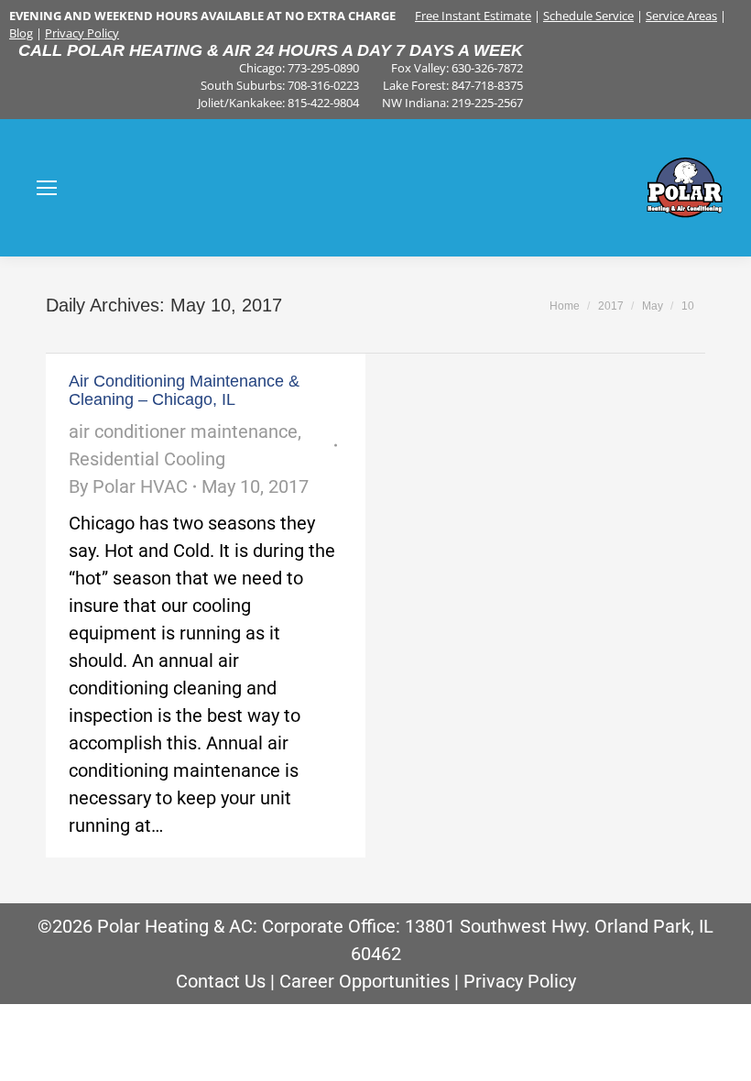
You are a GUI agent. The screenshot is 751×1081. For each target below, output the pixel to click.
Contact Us (221, 981)
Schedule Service (588, 15)
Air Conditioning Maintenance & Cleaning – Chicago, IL (184, 390)
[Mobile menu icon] (46, 188)
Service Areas (681, 15)
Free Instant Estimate (473, 15)
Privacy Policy (82, 33)
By (128, 486)
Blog (21, 33)
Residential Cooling (147, 459)
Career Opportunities (364, 981)
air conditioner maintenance (183, 431)
